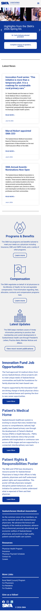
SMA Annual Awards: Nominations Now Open (17, 168)
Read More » (10, 115)
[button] (38, 3)
